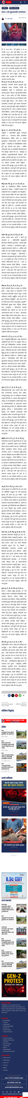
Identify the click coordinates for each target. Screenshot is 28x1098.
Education (5, 1042)
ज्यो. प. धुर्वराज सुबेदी (8, 19)
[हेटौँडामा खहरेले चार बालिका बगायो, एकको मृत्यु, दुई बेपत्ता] (21, 954)
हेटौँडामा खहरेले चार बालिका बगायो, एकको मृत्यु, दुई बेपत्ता (7, 954)
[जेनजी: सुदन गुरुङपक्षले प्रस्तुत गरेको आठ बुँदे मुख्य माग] (14, 792)
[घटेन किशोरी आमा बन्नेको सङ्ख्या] (14, 830)
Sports (5, 1047)
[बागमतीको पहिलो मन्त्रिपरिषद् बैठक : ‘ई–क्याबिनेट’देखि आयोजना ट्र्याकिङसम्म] (21, 908)
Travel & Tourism (7, 1038)
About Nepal (6, 1020)
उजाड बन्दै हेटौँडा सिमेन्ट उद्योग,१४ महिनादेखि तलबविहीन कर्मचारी (8, 757)
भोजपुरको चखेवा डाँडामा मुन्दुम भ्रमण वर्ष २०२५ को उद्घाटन (7, 705)
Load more (13, 855)
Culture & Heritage (8, 1026)
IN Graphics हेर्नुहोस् (14, 814)
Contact (5, 1065)
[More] (23, 695)
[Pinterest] (16, 695)
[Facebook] (9, 695)
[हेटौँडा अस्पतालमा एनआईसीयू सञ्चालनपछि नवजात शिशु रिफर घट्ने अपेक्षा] (21, 744)
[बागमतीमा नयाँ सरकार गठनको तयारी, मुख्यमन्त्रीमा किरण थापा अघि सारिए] (21, 931)
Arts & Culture (7, 1043)
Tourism (5, 1022)
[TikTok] (10, 1092)
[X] (12, 695)
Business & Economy (8, 1040)
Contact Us (6, 1028)
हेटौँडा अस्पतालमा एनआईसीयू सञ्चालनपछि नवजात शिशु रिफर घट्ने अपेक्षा (8, 745)
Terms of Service (7, 1031)
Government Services (9, 1051)
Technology (6, 1045)
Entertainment (7, 1049)
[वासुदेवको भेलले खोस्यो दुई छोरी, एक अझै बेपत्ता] (21, 734)
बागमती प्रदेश (4, 904)
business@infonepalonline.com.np (14, 1087)
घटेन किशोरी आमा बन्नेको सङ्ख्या (14, 845)
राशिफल (3, 5)
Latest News (6, 1024)
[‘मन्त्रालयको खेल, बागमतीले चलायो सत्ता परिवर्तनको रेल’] (21, 767)
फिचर (3, 730)
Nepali (5, 1067)
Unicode (5, 1070)
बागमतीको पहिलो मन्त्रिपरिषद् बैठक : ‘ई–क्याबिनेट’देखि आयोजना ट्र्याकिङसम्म (8, 909)
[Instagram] (7, 1092)
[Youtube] (18, 1092)
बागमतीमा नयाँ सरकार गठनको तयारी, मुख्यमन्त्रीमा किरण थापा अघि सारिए (8, 931)
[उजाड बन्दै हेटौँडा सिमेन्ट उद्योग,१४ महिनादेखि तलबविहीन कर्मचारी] (21, 757)
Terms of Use (6, 1057)
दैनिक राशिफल (7, 5)
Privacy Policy (7, 1030)
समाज (3, 950)
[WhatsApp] (20, 695)
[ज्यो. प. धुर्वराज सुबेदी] (3, 18)
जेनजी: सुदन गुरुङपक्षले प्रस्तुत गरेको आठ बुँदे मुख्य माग (14, 808)
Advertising (6, 1060)
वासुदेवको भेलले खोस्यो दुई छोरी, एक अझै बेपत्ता (8, 733)
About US (5, 1062)
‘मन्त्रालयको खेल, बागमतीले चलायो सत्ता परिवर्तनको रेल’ (7, 767)
